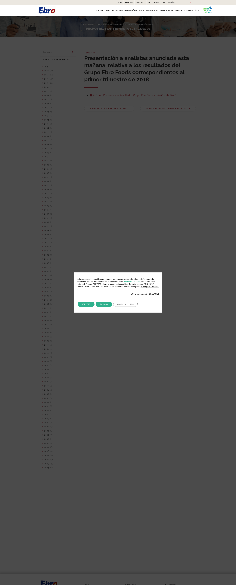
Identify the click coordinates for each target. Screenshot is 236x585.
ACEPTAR (86, 304)
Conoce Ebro (102, 10)
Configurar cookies (125, 304)
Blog (119, 2)
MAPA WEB (129, 2)
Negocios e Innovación (124, 10)
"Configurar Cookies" (150, 286)
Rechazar (104, 304)
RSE (140, 10)
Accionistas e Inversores (159, 10)
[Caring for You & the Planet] (207, 9)
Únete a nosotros (156, 2)
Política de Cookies (131, 281)
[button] (176, 2)
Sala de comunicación (186, 10)
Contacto (140, 2)
